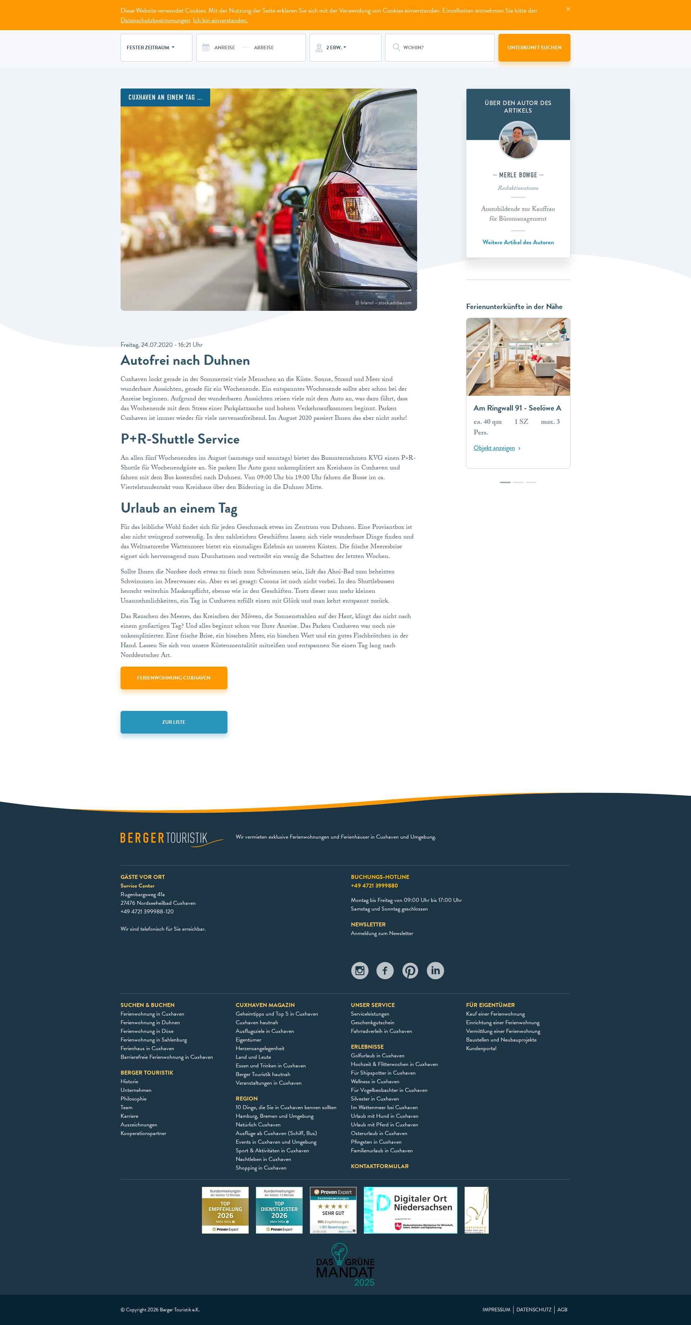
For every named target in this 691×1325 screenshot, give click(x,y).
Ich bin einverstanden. (220, 20)
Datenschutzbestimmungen (155, 20)
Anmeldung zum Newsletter (382, 933)
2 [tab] (518, 486)
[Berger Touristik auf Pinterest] (410, 972)
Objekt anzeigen (494, 448)
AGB (562, 1309)
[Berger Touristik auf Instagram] (360, 972)
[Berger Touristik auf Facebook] (385, 972)
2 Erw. (334, 47)
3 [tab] (531, 486)
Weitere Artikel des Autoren (518, 242)
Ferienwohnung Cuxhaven (174, 678)
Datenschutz (533, 1309)
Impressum (496, 1309)
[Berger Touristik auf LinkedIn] (435, 972)
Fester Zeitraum (148, 47)
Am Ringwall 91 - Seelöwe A (517, 408)
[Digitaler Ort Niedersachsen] (410, 1209)
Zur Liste (173, 722)
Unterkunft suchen (534, 47)
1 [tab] (505, 486)
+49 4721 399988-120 (147, 911)
